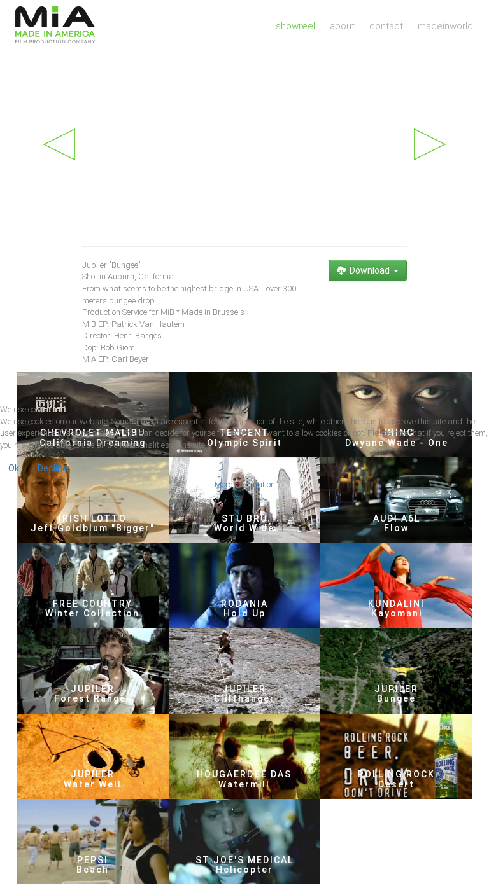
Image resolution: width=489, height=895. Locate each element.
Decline (52, 468)
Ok (13, 468)
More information (245, 484)
